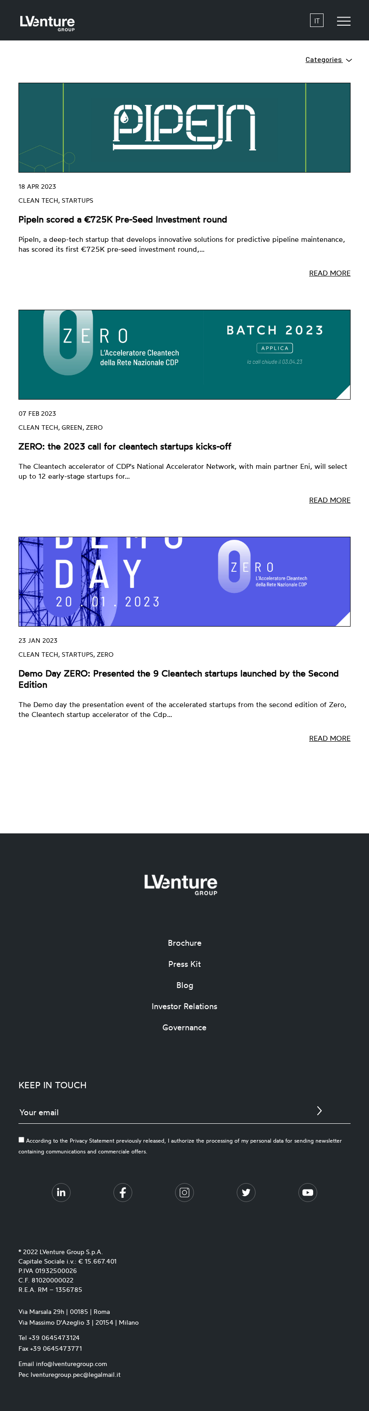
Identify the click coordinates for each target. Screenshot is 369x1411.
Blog (184, 985)
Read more (330, 272)
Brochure (185, 943)
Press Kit (184, 964)
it (317, 20)
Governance (184, 1027)
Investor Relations (184, 1006)
